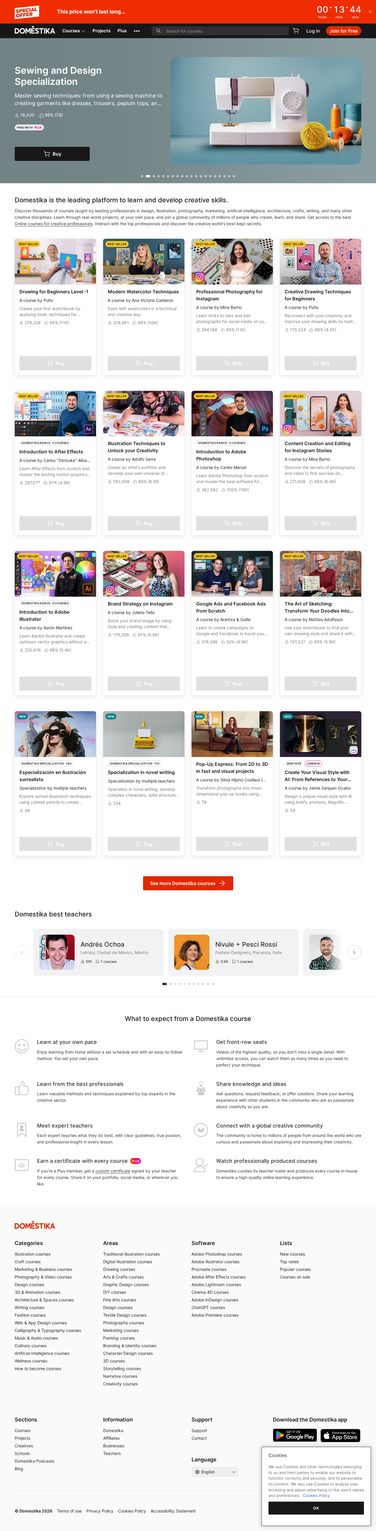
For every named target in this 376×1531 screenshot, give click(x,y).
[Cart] (296, 30)
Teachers (112, 1453)
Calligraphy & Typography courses (48, 1330)
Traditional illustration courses (131, 1253)
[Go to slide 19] (229, 176)
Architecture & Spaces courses (44, 1299)
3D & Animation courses (37, 1292)
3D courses (114, 1360)
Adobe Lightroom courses (216, 1284)
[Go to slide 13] (201, 176)
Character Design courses (128, 1353)
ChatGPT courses (208, 1307)
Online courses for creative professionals (54, 223)
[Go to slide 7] (173, 176)
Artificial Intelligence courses (42, 1353)
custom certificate (112, 1170)
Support (199, 1430)
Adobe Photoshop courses (217, 1253)
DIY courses (114, 1292)
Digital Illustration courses (127, 1261)
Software (203, 1243)
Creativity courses (120, 1383)
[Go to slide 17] (220, 176)
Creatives (24, 1445)
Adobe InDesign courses (215, 1299)
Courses (71, 30)
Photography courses (123, 1322)
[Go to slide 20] (234, 176)
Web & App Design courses (41, 1322)
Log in (313, 31)
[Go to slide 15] (210, 176)
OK (316, 1508)
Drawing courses (119, 1269)
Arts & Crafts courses (123, 1276)
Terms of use (69, 1510)
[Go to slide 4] (158, 176)
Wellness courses (31, 1360)
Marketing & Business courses (43, 1269)
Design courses (29, 1284)
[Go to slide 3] (154, 176)
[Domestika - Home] (35, 30)
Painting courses (119, 1337)
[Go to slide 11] (191, 176)
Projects (101, 30)
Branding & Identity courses (129, 1345)
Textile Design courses (124, 1315)
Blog (19, 1468)
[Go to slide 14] (205, 176)
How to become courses (38, 1368)
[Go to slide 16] (215, 176)
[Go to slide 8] (177, 176)
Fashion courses (30, 1315)
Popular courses (295, 1269)
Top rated (289, 1261)
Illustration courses (33, 1253)
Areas (110, 1243)
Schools (22, 1453)
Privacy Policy (99, 1510)
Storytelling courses (122, 1368)
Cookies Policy (132, 1510)
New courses (292, 1253)
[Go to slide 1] (142, 176)
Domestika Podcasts (34, 1460)
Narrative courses (120, 1376)
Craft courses (28, 1261)
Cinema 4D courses (210, 1292)
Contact (199, 1438)
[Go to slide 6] (168, 176)
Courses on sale (295, 1276)
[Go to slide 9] (182, 176)
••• (137, 30)
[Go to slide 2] (148, 176)
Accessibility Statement (173, 1510)
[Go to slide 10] (187, 176)
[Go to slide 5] (163, 176)
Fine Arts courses (119, 1299)
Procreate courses (209, 1269)
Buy (57, 154)
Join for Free (344, 31)
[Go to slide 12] (196, 176)
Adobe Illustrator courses (215, 1261)
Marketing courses (121, 1330)
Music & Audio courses (36, 1337)
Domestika (113, 1430)
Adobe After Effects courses (219, 1276)
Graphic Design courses (126, 1284)
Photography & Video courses (43, 1276)
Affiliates (111, 1438)
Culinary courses (30, 1345)
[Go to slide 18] (224, 176)
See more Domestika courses (183, 883)
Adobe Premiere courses (215, 1315)
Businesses (113, 1445)
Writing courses (29, 1307)
